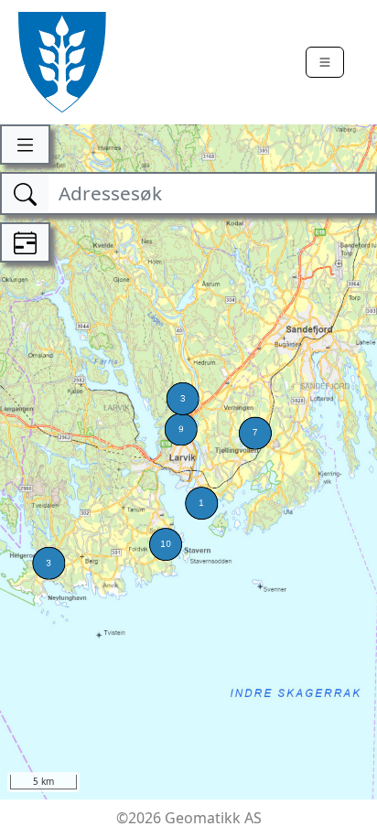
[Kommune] (62, 62)
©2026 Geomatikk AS (189, 818)
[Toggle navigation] (325, 62)
